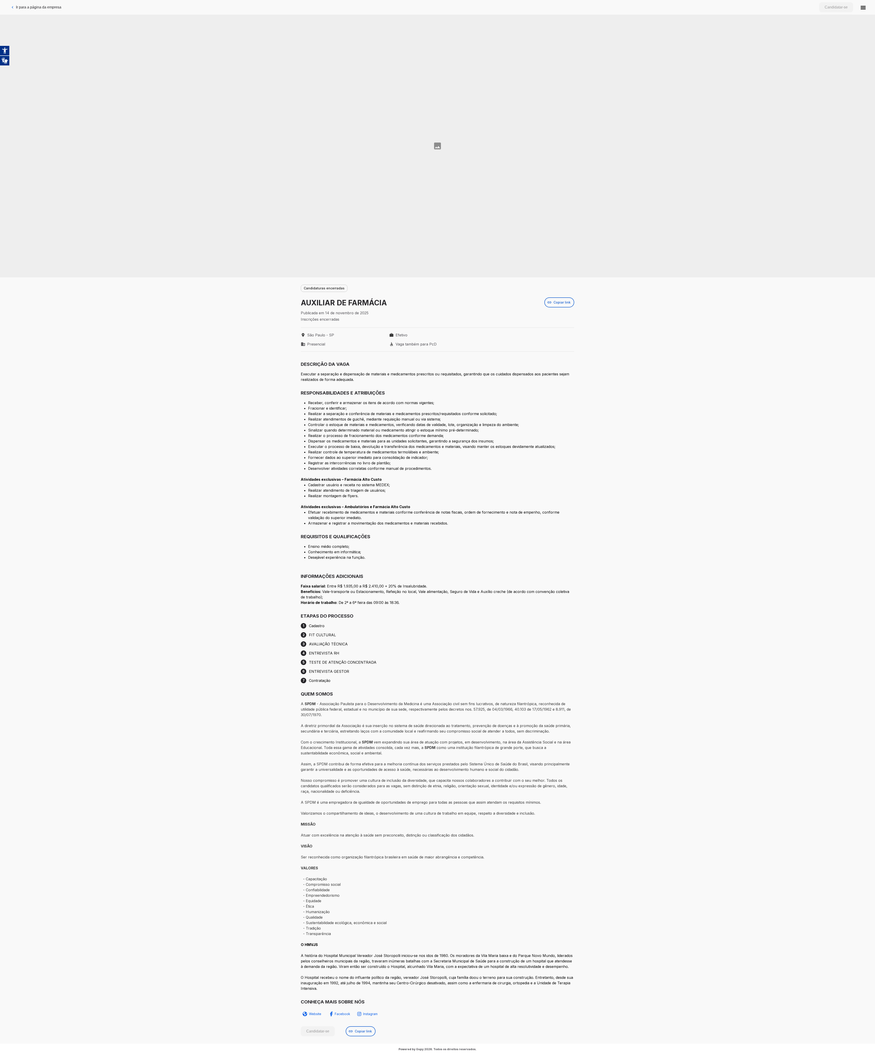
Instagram (370, 1014)
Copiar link (562, 302)
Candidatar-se (836, 7)
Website (315, 1014)
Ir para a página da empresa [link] (38, 7)
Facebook (342, 1014)
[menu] (863, 7)
